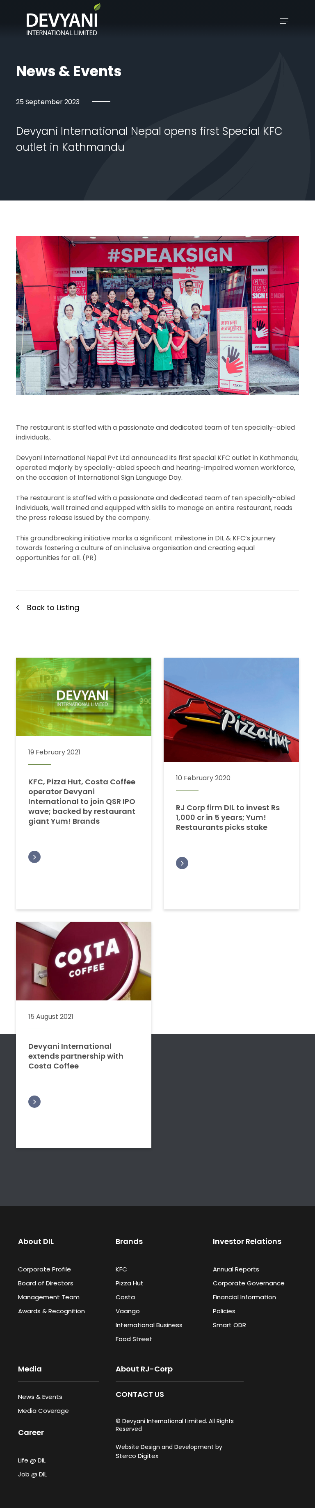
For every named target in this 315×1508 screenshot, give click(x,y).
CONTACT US (140, 1394)
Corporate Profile (44, 1269)
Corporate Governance (249, 1283)
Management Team (49, 1297)
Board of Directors (45, 1283)
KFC (121, 1269)
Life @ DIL (32, 1460)
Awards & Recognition (51, 1311)
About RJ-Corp (144, 1369)
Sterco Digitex (137, 1455)
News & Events (40, 1396)
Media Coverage (43, 1410)
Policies (224, 1311)
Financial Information (244, 1297)
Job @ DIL (32, 1474)
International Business (149, 1325)
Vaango (128, 1311)
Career (31, 1432)
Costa (125, 1297)
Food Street (134, 1339)
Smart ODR (229, 1325)
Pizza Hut (130, 1283)
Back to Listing (53, 607)
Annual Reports (236, 1269)
